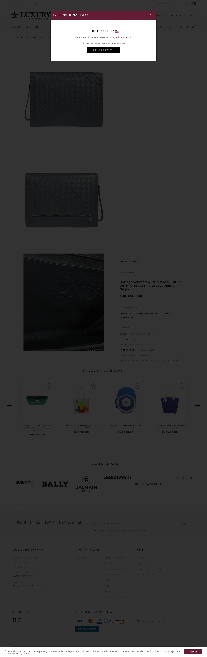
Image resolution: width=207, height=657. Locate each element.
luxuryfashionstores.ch (120, 37)
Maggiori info (23, 653)
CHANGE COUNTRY (103, 50)
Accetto (193, 651)
